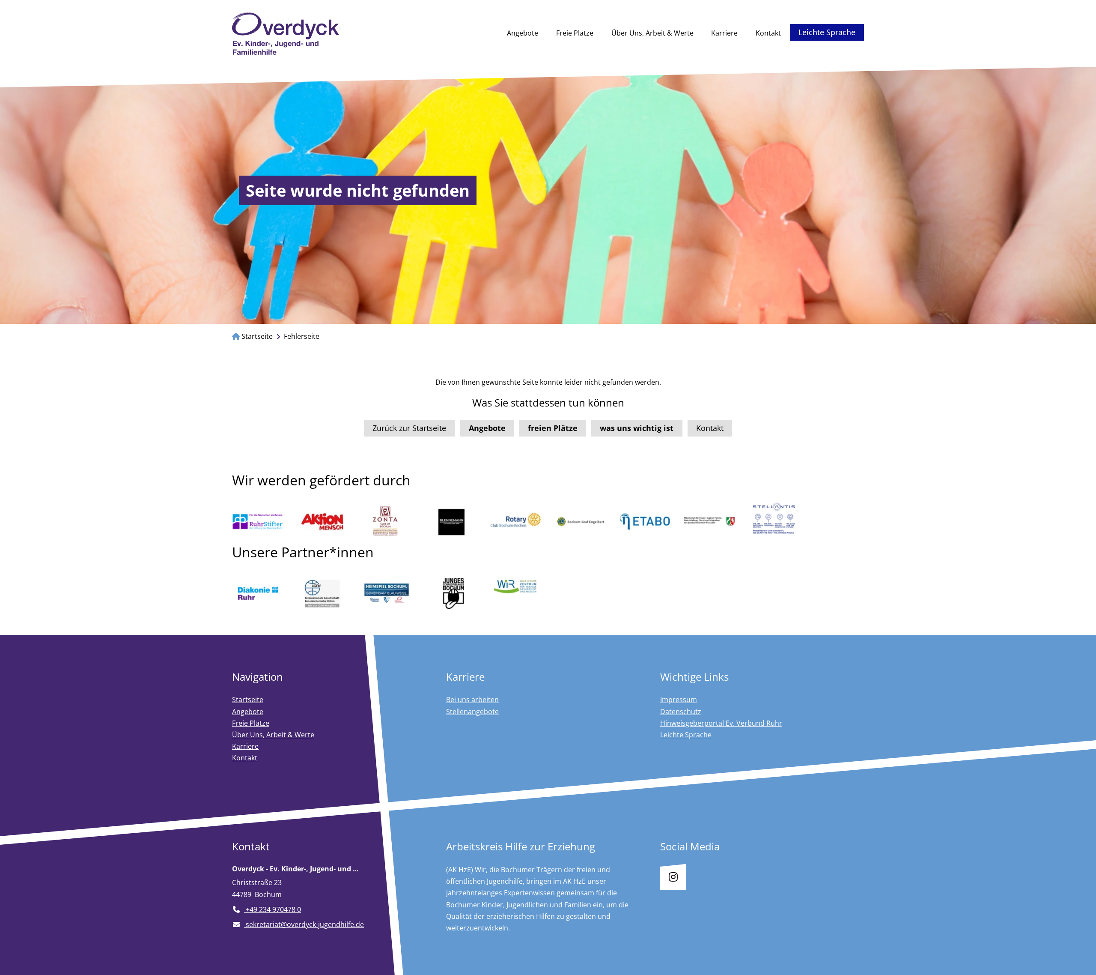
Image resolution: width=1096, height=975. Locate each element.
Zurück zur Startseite (409, 428)
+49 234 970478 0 (272, 909)
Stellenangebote (472, 711)
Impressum (678, 699)
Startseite (256, 336)
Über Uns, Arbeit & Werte (652, 33)
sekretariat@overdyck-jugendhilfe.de (304, 924)
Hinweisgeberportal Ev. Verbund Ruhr (721, 723)
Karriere (724, 33)
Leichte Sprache (826, 32)
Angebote (522, 33)
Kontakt (768, 33)
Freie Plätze (574, 33)
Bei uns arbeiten (472, 699)
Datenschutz (680, 711)
